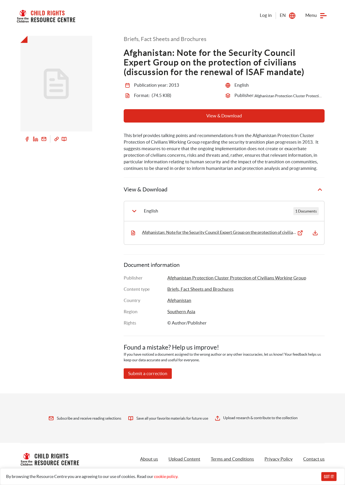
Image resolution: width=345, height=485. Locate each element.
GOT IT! (329, 476)
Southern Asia (181, 311)
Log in (266, 15)
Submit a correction (147, 373)
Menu (311, 15)
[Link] (56, 139)
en (283, 15)
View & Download (224, 115)
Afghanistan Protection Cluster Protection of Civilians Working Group (236, 278)
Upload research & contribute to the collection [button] (260, 418)
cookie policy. (166, 476)
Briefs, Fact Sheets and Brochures (200, 289)
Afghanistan (179, 300)
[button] (184, 459)
